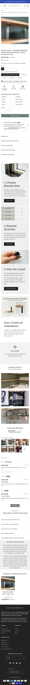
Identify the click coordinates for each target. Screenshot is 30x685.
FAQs (16, 628)
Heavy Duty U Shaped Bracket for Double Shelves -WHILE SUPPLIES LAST (8, 593)
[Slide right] (18, 46)
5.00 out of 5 (19, 431)
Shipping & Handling (5, 631)
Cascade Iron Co (17, 677)
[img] (4, 465)
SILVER (19, 78)
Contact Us (3, 633)
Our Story (17, 631)
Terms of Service (5, 647)
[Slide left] (11, 46)
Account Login (4, 628)
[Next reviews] (28, 126)
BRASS (4, 78)
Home (2, 10)
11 (14, 69)
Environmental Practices (6, 649)
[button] (1, 5)
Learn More (9, 200)
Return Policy (4, 640)
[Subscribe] (23, 657)
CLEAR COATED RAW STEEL (10, 74)
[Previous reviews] (2, 126)
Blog (16, 633)
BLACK (23, 74)
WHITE (12, 78)
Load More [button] (15, 505)
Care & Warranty (5, 644)
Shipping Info (4, 642)
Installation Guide (11, 288)
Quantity (3, 107)
